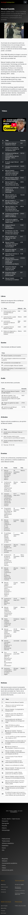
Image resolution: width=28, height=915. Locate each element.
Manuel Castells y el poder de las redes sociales (10, 238)
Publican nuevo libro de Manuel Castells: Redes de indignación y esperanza (14, 715)
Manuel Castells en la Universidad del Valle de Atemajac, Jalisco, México (8, 475)
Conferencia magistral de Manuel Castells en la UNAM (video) (12, 221)
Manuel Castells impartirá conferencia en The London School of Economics (7, 525)
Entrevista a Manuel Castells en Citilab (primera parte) (10, 274)
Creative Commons (20, 890)
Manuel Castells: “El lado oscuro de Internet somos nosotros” (15, 768)
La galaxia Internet (9, 327)
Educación (5, 821)
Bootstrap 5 (18, 887)
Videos (4, 868)
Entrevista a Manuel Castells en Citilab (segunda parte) (10, 268)
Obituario (4, 861)
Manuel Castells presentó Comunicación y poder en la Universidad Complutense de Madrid (12, 261)
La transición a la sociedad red (12, 362)
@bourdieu (3, 908)
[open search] (25, 2)
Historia (4, 828)
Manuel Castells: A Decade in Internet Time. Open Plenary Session (12, 202)
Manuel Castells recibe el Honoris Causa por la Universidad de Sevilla (15, 777)
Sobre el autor (4, 887)
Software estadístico (8, 843)
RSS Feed (3, 913)
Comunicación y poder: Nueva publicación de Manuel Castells (14, 773)
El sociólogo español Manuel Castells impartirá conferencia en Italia (7, 537)
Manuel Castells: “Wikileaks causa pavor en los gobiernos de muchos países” (11, 244)
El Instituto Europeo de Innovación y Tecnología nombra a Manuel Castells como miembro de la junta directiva (15, 794)
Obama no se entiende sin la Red (14, 765)
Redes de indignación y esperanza (10, 332)
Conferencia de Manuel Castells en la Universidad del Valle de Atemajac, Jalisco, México (12, 156)
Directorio (3, 889)
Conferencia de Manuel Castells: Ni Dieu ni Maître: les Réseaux (11, 215)
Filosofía (4, 825)
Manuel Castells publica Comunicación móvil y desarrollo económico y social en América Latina (8, 589)
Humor (4, 848)
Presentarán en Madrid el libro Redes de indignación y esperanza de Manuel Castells (8, 513)
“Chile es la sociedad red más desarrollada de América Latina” (14, 761)
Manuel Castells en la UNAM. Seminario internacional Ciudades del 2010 (8, 633)
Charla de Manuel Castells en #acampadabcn (10, 226)
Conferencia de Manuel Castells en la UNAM (9, 407)
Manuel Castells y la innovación (12, 355)
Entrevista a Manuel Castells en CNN (10, 250)
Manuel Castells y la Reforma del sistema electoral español (11, 196)
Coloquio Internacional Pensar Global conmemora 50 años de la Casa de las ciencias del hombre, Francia (8, 499)
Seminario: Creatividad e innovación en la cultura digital (8, 671)
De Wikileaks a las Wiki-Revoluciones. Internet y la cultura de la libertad (12, 232)
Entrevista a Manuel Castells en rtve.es (10, 144)
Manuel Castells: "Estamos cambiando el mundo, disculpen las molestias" (15, 732)
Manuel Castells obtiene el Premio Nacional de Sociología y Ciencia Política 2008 (14, 782)
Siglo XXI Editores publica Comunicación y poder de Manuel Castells (14, 726)
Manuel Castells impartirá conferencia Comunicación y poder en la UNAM (8, 612)
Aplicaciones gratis (7, 870)
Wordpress (17, 884)
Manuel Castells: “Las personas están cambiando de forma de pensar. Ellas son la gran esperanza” (11, 398)
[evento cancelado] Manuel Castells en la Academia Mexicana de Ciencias (8, 645)
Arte (3, 850)
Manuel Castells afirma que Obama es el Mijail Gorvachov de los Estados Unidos (15, 788)
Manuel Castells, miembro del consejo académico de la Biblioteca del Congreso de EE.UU (15, 752)
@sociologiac (4, 905)
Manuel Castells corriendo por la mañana (12, 278)
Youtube (3, 910)
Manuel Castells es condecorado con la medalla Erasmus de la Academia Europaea (15, 742)
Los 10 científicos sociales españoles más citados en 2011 (15, 737)
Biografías (5, 858)
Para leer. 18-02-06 (9, 445)
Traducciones (6, 841)
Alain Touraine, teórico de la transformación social (14, 437)
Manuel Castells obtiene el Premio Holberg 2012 (12, 178)
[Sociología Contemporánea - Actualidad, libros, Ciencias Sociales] (8, 2)
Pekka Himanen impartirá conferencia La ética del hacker (7, 622)
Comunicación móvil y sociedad (10, 312)
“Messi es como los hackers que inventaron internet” (14, 705)
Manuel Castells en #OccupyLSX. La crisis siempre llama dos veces (12, 183)
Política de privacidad (20, 905)
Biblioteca (3, 884)
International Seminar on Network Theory (12, 254)
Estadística (5, 845)
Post (7, 699)
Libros (4, 865)
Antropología (6, 830)
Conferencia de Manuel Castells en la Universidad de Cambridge (11, 190)
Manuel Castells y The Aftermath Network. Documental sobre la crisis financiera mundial (12, 209)
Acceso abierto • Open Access (11, 819)
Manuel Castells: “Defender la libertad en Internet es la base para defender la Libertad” (12, 173)
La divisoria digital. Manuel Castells (13, 365)
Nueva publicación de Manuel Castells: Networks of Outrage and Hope (14, 721)
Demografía (5, 823)
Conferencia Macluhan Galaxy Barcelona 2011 (7, 601)
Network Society (14, 702)
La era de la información (9, 322)
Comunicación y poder (10, 317)
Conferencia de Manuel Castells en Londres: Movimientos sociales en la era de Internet (8, 560)
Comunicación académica (9, 863)
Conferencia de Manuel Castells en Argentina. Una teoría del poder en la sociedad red (8, 486)
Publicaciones (6, 838)
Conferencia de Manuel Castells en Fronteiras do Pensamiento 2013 (12, 149)
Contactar (3, 892)
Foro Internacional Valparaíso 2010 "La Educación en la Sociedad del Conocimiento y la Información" (8, 659)
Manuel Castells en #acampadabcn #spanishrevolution (15, 747)
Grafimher (17, 893)
